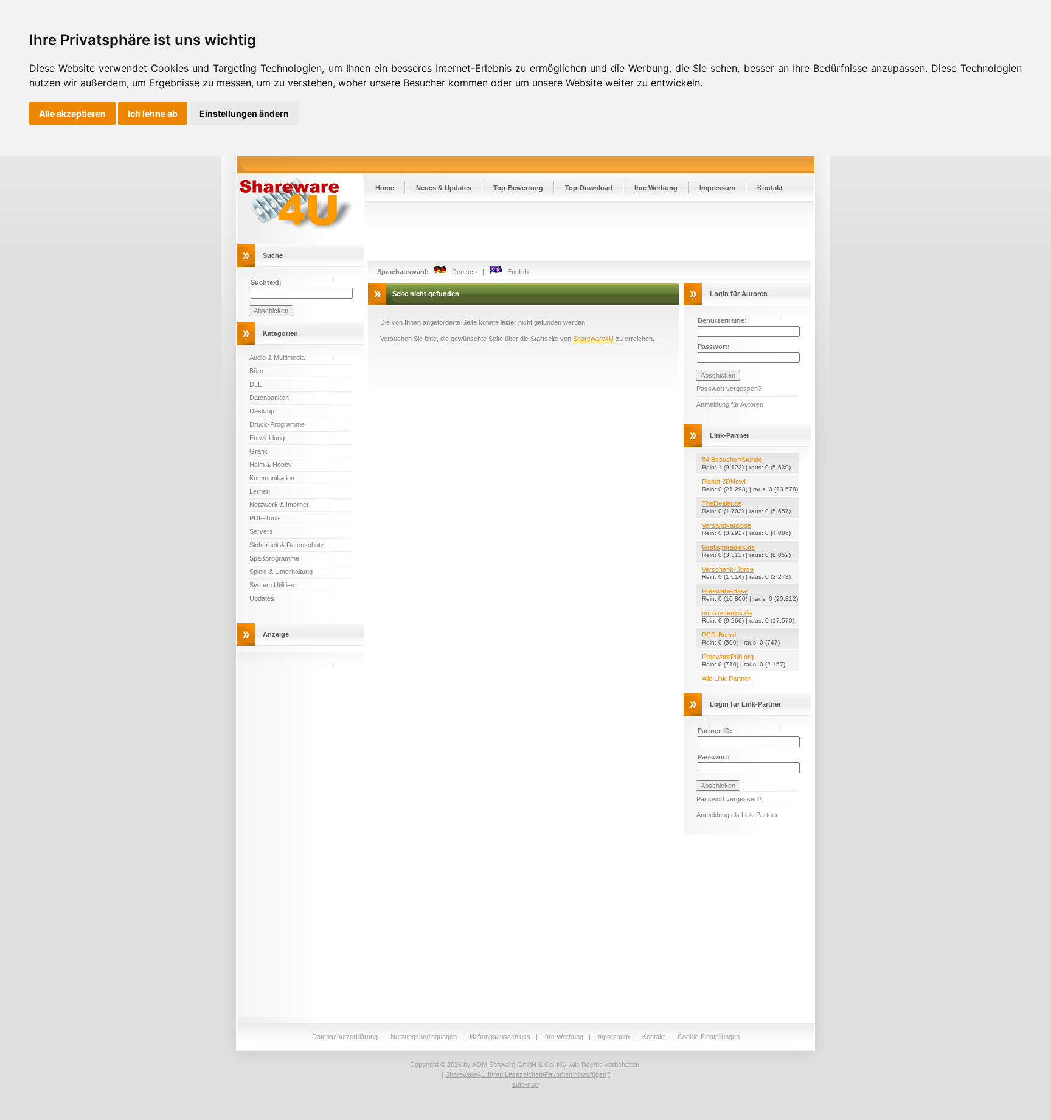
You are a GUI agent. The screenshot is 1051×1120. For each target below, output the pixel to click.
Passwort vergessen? (728, 388)
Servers (261, 531)
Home (384, 188)
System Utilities (271, 585)
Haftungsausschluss (500, 1036)
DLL (255, 384)
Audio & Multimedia (277, 357)
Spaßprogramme (274, 558)
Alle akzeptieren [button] (72, 113)
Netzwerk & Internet (278, 504)
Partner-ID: (715, 731)
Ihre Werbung (656, 188)
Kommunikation (271, 478)
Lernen (259, 491)
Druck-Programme (277, 424)
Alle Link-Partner (726, 678)
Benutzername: (722, 320)
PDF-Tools (265, 518)
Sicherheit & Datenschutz (286, 544)
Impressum (717, 188)
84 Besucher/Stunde (732, 459)
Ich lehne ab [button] (153, 113)
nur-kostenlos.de (727, 613)
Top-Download (588, 188)
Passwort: (714, 346)
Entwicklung (267, 437)
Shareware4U (593, 338)
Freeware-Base (725, 591)
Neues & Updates (443, 188)
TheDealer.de (721, 503)
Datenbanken (269, 397)
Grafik (258, 451)
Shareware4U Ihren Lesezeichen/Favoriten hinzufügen (525, 1074)
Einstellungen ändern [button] (244, 113)
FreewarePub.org (728, 656)
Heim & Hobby (270, 464)
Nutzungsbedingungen (423, 1036)
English (515, 271)
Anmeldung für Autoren (729, 404)
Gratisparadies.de (728, 547)
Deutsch (461, 271)
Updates (261, 598)
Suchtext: (266, 282)
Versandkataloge (726, 525)
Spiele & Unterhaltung (281, 571)
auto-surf (525, 1084)
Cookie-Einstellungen (709, 1036)
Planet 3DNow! (724, 481)
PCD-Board (719, 634)
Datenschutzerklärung (345, 1036)
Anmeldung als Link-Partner (737, 814)
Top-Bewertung (518, 188)
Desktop (261, 411)
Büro (256, 371)
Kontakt (770, 188)
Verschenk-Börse (728, 569)
